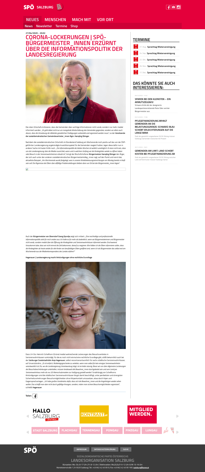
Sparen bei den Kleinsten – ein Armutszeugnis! (153, 100)
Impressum (81, 449)
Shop (74, 25)
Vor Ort (105, 19)
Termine (61, 25)
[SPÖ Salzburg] (45, 10)
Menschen (55, 19)
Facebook (35, 395)
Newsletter (44, 25)
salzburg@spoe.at (141, 467)
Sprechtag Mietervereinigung (161, 46)
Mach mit (81, 19)
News (29, 25)
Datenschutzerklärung (104, 449)
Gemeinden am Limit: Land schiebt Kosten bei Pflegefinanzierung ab (155, 152)
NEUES (32, 19)
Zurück (28, 416)
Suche (125, 449)
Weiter (177, 416)
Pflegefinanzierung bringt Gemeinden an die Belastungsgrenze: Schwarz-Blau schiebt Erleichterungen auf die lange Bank (155, 127)
